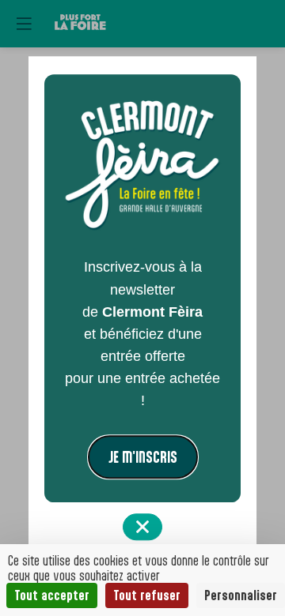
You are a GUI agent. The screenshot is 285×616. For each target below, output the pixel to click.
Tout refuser (146, 595)
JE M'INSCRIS (142, 457)
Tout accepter (51, 595)
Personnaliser (240, 595)
